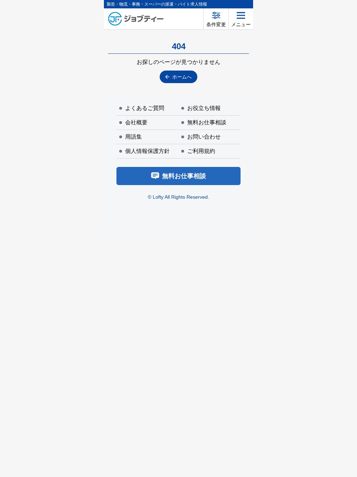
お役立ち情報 (204, 108)
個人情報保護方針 (147, 151)
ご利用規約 (201, 151)
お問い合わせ (204, 137)
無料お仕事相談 (206, 122)
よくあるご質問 (144, 108)
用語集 (133, 137)
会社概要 (136, 122)
